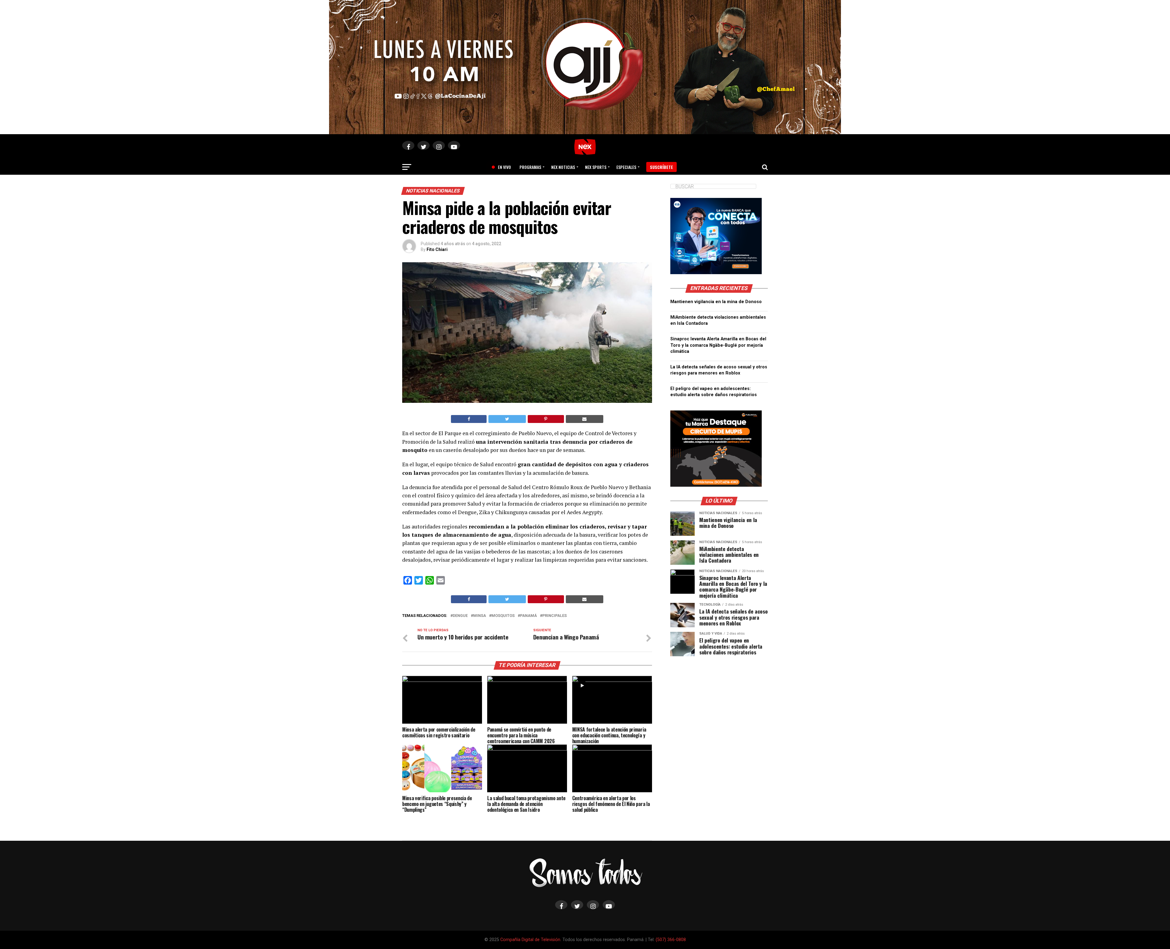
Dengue (460, 616)
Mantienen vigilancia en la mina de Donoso (716, 301)
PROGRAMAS (530, 167)
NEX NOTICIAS (563, 167)
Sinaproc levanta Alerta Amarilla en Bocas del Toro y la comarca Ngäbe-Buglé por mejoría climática (718, 345)
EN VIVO (502, 167)
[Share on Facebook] (469, 419)
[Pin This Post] (546, 419)
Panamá (528, 616)
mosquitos (503, 616)
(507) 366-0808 (671, 939)
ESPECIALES (626, 167)
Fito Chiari (437, 249)
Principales (554, 616)
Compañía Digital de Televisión (530, 939)
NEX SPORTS (595, 167)
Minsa (479, 616)
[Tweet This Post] (507, 419)
